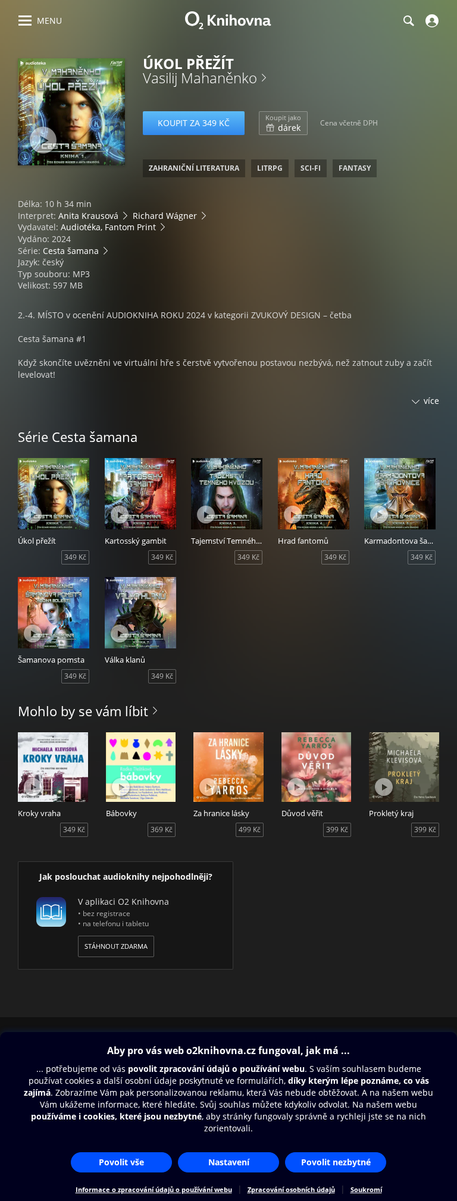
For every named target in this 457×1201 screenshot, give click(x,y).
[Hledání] (408, 21)
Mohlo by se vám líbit (83, 711)
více (431, 400)
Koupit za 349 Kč (194, 122)
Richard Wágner (165, 215)
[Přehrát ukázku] (43, 140)
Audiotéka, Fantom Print (108, 227)
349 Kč (75, 557)
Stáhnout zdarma (116, 946)
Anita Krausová (88, 215)
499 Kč (250, 829)
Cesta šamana (71, 250)
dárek (283, 123)
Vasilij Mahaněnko (200, 77)
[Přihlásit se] (430, 21)
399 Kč (337, 829)
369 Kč (162, 829)
